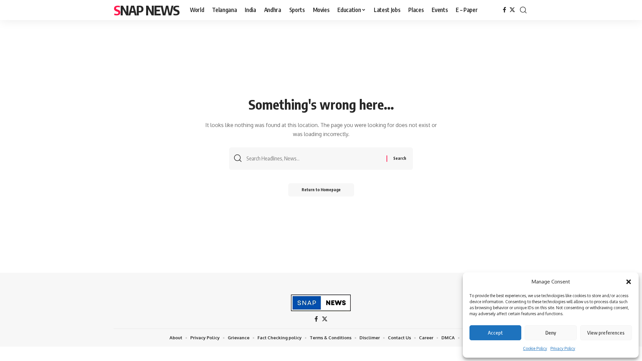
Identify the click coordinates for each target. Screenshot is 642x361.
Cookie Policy (535, 348)
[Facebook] (504, 9)
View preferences (606, 333)
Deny (550, 333)
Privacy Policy (562, 348)
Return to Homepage (321, 189)
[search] (523, 10)
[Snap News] (321, 302)
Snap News (146, 10)
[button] (628, 281)
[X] (512, 9)
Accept (495, 333)
